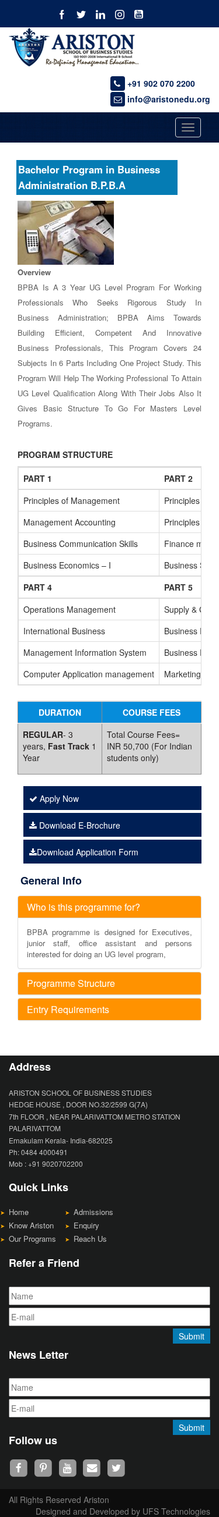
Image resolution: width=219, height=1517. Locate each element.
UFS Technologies (176, 1511)
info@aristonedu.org (167, 99)
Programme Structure (71, 983)
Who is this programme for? (83, 907)
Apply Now (58, 798)
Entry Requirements (68, 1009)
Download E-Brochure (78, 825)
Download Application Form (87, 852)
